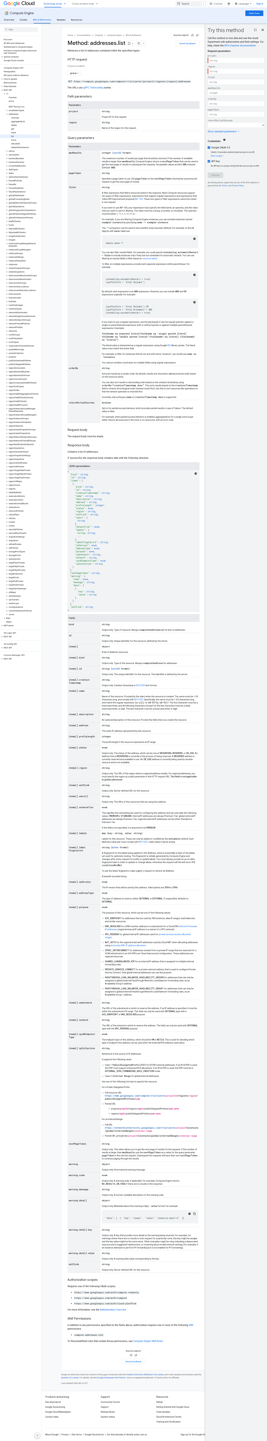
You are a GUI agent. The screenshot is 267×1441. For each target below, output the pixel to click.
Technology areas (52, 3)
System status (108, 1417)
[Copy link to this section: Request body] (90, 430)
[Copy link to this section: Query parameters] (97, 138)
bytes (115, 847)
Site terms (77, 1434)
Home (70, 35)
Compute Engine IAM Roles (148, 1341)
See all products (53, 1402)
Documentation (84, 35)
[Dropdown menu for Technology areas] (65, 3)
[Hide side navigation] (37, 1435)
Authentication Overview (113, 1309)
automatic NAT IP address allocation (128, 945)
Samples (61, 19)
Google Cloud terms (94, 1434)
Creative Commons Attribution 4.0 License (145, 1374)
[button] (20, 57)
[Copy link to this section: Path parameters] (95, 97)
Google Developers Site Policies (111, 1377)
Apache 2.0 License (70, 1377)
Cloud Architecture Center (169, 1417)
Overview (9, 19)
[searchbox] (21, 29)
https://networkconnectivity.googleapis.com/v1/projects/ (141, 1127)
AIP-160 (139, 199)
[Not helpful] (197, 35)
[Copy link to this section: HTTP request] (90, 60)
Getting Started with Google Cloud (172, 1407)
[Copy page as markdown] (139, 43)
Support (105, 1407)
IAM (191, 1325)
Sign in (259, 3)
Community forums (110, 1402)
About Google (52, 1434)
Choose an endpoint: (76, 66)
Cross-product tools (83, 3)
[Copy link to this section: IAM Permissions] (94, 1319)
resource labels (149, 258)
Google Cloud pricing (55, 1407)
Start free (254, 13)
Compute (99, 35)
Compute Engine (22, 13)
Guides (23, 19)
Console (218, 3)
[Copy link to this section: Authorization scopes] (101, 1280)
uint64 (116, 668)
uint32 (117, 152)
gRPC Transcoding (93, 87)
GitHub (159, 1402)
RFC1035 (138, 699)
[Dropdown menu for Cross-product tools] (98, 3)
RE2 (169, 345)
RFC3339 (140, 685)
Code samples (163, 1412)
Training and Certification (168, 1422)
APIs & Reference (42, 19)
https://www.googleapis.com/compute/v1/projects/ (135, 1095)
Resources (76, 19)
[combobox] (191, 3)
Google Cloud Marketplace (58, 1412)
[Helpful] (192, 35)
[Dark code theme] (194, 238)
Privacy (65, 1434)
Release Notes (108, 1412)
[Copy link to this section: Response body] (92, 445)
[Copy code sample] (194, 1213)
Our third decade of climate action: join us (127, 1434)
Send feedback (188, 43)
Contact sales (52, 1417)
